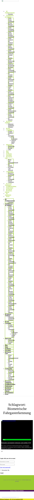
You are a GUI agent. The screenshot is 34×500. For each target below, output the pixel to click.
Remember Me (5, 470)
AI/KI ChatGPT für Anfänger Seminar (10, 41)
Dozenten (10, 14)
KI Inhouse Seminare (8, 314)
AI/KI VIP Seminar (10, 88)
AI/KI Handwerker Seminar (11, 61)
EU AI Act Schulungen (8, 184)
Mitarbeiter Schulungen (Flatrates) (11, 125)
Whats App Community (11, 178)
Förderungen (9, 187)
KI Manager (10, 119)
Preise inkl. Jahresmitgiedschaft (13, 161)
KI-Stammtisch (8, 194)
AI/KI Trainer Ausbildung (11, 115)
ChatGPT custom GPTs (13, 142)
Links (9, 149)
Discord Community (11, 181)
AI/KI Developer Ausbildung (11, 93)
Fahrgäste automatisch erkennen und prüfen (16, 443)
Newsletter (9, 155)
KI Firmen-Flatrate (8, 191)
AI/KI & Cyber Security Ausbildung (11, 105)
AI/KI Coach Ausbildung (11, 20)
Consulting (8, 323)
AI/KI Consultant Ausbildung (11, 29)
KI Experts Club (8, 352)
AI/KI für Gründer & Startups (10, 56)
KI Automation (11, 135)
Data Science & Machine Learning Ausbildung (11, 98)
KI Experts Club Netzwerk (11, 169)
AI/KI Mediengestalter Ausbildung (12, 111)
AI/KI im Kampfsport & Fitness (11, 66)
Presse (7, 196)
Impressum (8, 338)
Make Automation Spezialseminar (12, 70)
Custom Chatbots (10, 132)
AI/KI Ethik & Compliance (11, 47)
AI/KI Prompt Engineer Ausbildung (11, 34)
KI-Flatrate (9, 189)
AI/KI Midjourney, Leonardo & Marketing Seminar (11, 81)
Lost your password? (5, 467)
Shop (7, 152)
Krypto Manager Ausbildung (11, 25)
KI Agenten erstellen (10, 75)
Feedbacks (9, 153)
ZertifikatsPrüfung (11, 186)
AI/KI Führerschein (12, 239)
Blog (7, 151)
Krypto (8, 128)
